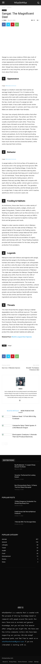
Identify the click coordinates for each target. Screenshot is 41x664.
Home (3, 7)
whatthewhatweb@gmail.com (13, 642)
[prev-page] (3, 444)
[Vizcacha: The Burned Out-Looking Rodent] (7, 478)
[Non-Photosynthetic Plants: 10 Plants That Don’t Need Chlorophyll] (7, 488)
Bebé (5, 20)
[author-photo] (20, 386)
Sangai (9, 345)
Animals (9, 7)
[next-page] (6, 444)
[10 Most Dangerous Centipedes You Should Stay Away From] (7, 504)
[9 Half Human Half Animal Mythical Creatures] (7, 515)
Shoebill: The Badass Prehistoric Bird (32, 369)
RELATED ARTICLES (13, 410)
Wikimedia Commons (11, 85)
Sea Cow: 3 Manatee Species (11, 368)
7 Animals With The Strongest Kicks (25, 522)
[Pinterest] (12, 24)
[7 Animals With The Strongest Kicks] (7, 525)
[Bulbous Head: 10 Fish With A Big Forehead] (6, 418)
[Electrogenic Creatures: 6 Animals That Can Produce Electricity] (6, 436)
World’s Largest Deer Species (21, 337)
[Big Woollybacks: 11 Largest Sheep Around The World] (7, 468)
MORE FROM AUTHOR (27, 410)
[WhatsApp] (17, 24)
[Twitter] (8, 24)
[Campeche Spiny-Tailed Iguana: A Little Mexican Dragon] (6, 427)
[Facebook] (4, 24)
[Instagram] (20, 400)
